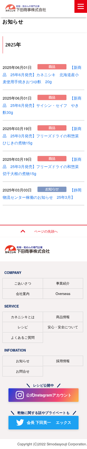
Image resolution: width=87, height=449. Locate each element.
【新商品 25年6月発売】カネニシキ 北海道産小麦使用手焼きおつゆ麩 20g (42, 74)
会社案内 (22, 293)
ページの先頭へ (46, 231)
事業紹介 (63, 283)
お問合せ (22, 371)
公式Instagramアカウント (49, 395)
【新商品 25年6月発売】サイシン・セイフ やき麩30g (42, 105)
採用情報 (63, 360)
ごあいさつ (22, 283)
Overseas (63, 293)
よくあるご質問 (23, 337)
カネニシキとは (23, 316)
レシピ (23, 326)
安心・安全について (63, 326)
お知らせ (22, 360)
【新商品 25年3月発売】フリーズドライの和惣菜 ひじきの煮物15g (43, 136)
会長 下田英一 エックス (49, 422)
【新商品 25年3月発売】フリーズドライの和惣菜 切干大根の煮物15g (43, 166)
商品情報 (63, 316)
